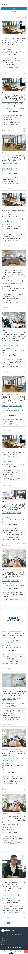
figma (15, 46)
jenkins (16, 103)
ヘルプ (2, 942)
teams (4, 49)
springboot (5, 583)
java (4, 103)
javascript (5, 46)
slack (20, 46)
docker (9, 515)
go (11, 583)
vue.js (8, 512)
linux (12, 280)
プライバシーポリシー (6, 938)
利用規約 (3, 937)
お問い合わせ (4, 940)
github (9, 49)
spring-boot (5, 283)
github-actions (14, 283)
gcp (17, 280)
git (17, 580)
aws (11, 46)
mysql (4, 515)
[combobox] (14, 4)
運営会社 (3, 944)
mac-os (17, 345)
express (10, 221)
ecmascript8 (6, 280)
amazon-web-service (8, 643)
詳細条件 (14, 12)
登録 (26, 952)
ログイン (20, 952)
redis (4, 700)
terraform (17, 643)
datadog (10, 700)
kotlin (8, 343)
